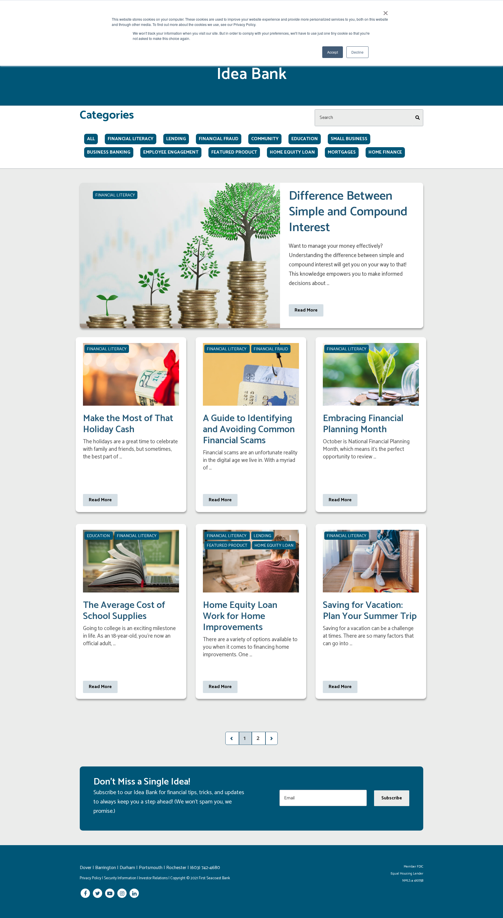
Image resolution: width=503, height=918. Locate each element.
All (91, 139)
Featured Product (234, 152)
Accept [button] (332, 52)
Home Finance (385, 152)
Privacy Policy (90, 878)
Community (265, 139)
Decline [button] (357, 52)
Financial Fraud (218, 139)
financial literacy (130, 139)
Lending (176, 139)
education (304, 139)
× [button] (385, 11)
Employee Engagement (171, 152)
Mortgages (342, 152)
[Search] (417, 118)
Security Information (120, 878)
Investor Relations (153, 878)
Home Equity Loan (292, 152)
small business (349, 139)
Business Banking (108, 152)
